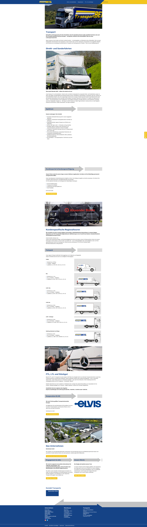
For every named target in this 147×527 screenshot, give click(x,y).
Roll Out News (47, 514)
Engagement (47, 517)
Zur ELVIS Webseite (52, 414)
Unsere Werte (47, 513)
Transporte (86, 508)
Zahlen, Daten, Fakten (68, 511)
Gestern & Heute (48, 511)
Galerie (46, 515)
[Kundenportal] (145, 135)
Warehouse (105, 1)
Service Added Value (68, 515)
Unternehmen (49, 508)
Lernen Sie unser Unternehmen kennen (56, 456)
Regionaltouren (86, 513)
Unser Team (47, 509)
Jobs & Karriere (48, 518)
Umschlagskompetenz (68, 513)
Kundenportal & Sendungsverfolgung (90, 512)
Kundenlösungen (67, 517)
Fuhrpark (84, 514)
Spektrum (85, 511)
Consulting (66, 516)
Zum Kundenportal (51, 193)
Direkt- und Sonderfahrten (88, 509)
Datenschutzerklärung (69, 525)
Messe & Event (66, 514)
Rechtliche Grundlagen (53, 525)
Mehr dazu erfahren (52, 478)
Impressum (62, 525)
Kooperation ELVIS (86, 516)
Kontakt (46, 525)
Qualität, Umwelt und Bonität (50, 516)
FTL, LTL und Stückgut (87, 515)
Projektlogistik (66, 512)
